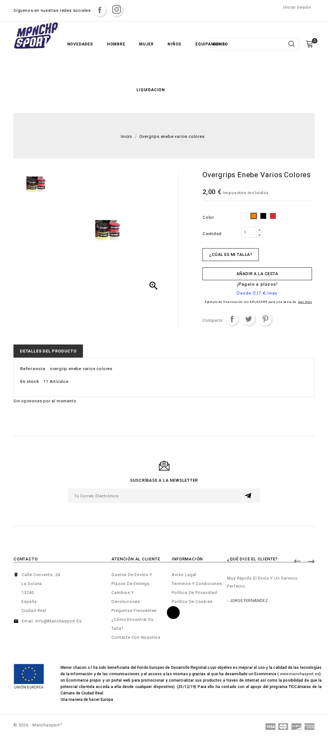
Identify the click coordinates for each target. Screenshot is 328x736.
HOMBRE (116, 44)
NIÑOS (174, 44)
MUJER (146, 44)
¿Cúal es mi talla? (230, 254)
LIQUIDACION (150, 90)
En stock (29, 381)
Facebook (99, 10)
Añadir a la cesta (257, 273)
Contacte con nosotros (135, 637)
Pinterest (265, 319)
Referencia (32, 368)
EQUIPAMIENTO (211, 44)
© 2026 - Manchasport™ (38, 725)
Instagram (116, 10)
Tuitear (248, 319)
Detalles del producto (48, 351)
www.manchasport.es (299, 674)
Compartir (232, 319)
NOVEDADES (80, 44)
